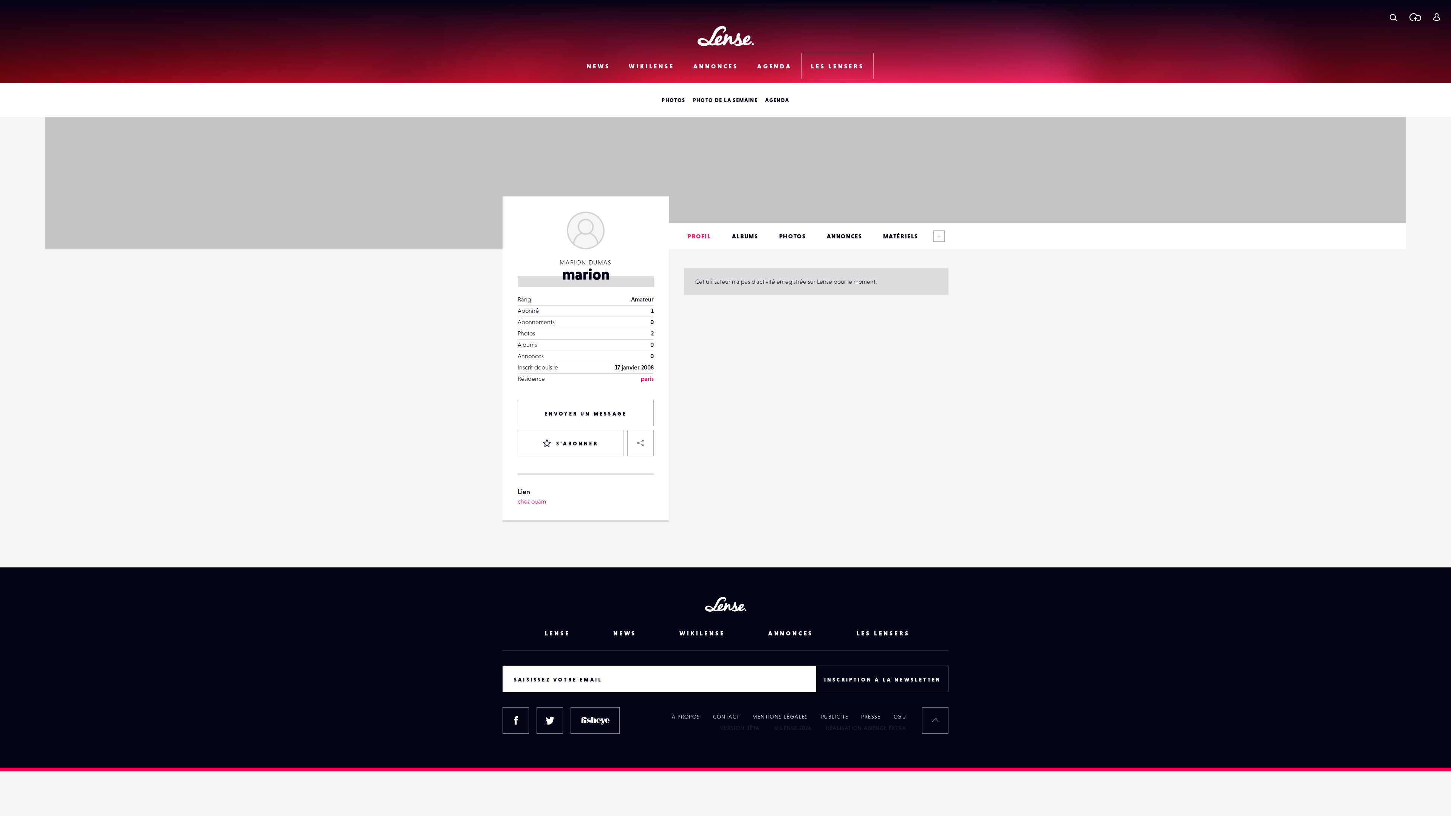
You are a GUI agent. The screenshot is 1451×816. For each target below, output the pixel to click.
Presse (870, 717)
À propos (686, 717)
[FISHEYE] (595, 720)
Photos (673, 100)
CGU (900, 717)
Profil (699, 236)
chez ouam (532, 501)
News (598, 66)
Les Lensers (837, 66)
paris (647, 378)
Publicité (835, 717)
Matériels (900, 236)
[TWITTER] (550, 720)
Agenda (774, 66)
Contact (726, 717)
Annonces (715, 66)
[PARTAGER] (640, 443)
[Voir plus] (939, 236)
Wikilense (651, 66)
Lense (557, 633)
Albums (745, 236)
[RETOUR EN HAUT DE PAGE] (935, 720)
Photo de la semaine (725, 100)
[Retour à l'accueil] (726, 36)
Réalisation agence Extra (866, 728)
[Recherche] (1393, 17)
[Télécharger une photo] (1415, 17)
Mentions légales (780, 717)
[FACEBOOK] (516, 720)
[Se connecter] (1436, 17)
